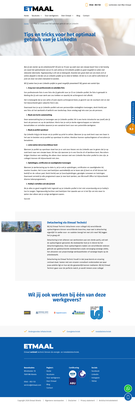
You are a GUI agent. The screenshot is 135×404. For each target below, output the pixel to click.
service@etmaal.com (32, 385)
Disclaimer (72, 400)
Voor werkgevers (51, 16)
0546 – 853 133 (30, 382)
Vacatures (36, 16)
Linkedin (95, 374)
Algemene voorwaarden (54, 400)
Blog (78, 16)
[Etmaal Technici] (130, 118)
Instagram (96, 378)
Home (26, 16)
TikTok (94, 381)
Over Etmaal (66, 16)
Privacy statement (88, 400)
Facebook (95, 371)
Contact (86, 16)
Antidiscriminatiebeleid (108, 400)
